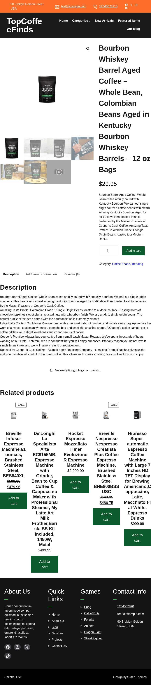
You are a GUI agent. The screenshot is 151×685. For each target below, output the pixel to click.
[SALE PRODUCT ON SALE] (13, 414)
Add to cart (134, 250)
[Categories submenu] (90, 21)
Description (11, 274)
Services (57, 633)
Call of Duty (91, 613)
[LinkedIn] (126, 7)
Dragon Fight (92, 632)
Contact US (59, 645)
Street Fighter (93, 638)
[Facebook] (126, 4)
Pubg (87, 607)
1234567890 (125, 606)
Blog (55, 627)
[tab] (11, 274)
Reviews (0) (72, 274)
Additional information (41, 274)
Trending (137, 263)
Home (56, 614)
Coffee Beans (121, 263)
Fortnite (89, 619)
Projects (57, 639)
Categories (80, 20)
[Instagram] (136, 4)
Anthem (89, 625)
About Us (58, 620)
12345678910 (108, 6)
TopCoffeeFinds (24, 25)
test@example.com (73, 6)
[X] (131, 4)
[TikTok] (7, 656)
